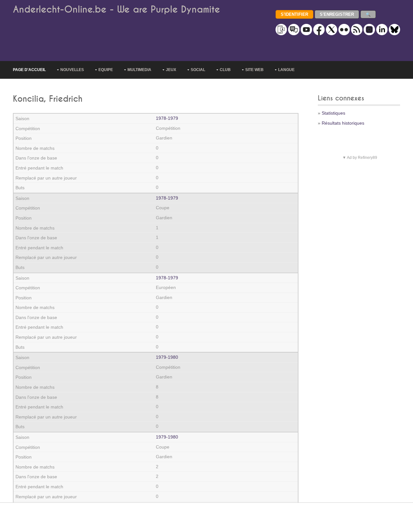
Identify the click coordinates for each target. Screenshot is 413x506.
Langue (286, 69)
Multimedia (139, 69)
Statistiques (333, 113)
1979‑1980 (167, 357)
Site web (254, 69)
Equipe (105, 69)
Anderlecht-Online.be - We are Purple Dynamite (116, 9)
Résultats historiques (343, 123)
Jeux (171, 69)
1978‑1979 (167, 118)
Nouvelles (72, 69)
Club (225, 69)
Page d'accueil (29, 69)
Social (198, 69)
